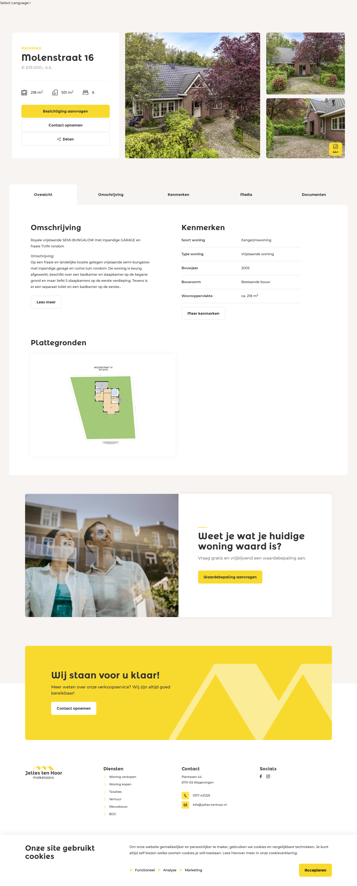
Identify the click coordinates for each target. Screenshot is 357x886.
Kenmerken (178, 194)
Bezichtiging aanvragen (65, 111)
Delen (68, 139)
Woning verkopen (122, 777)
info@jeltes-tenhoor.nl (210, 805)
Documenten (314, 194)
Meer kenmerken (203, 313)
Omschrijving (111, 194)
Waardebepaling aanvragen (230, 577)
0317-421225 (201, 795)
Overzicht (43, 194)
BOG (112, 814)
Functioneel (145, 870)
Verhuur (115, 799)
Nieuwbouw (118, 806)
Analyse (169, 870)
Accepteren (315, 870)
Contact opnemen (66, 125)
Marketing (193, 870)
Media (246, 194)
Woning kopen (120, 784)
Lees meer (46, 302)
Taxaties (115, 792)
